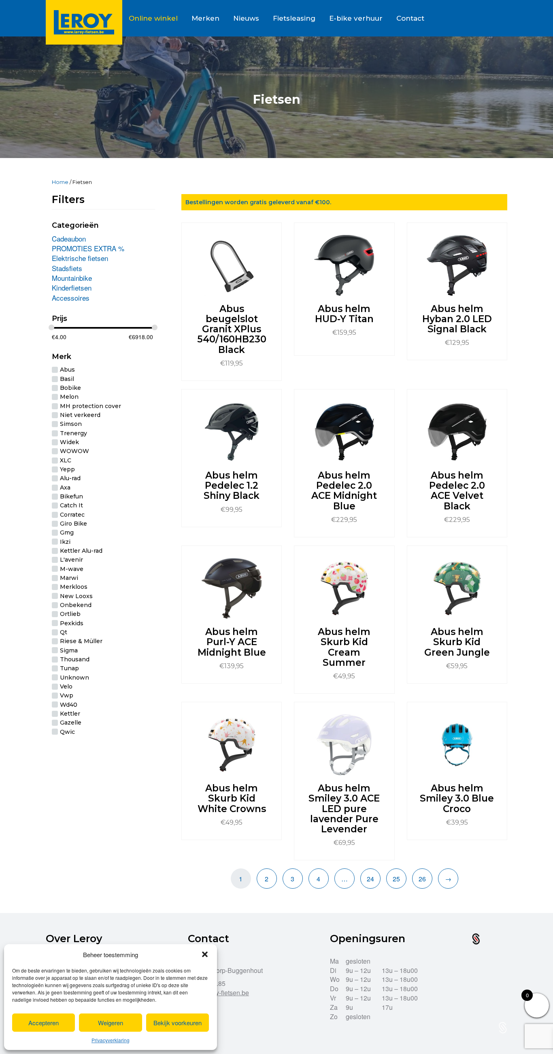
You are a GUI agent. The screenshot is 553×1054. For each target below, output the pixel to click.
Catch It (71, 505)
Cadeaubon (69, 238)
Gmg (67, 533)
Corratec (72, 514)
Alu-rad (70, 478)
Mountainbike (72, 278)
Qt (63, 632)
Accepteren (43, 1022)
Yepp (67, 469)
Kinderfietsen (71, 287)
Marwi (69, 578)
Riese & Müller (81, 641)
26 (422, 878)
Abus (67, 370)
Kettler (70, 713)
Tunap (69, 668)
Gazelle (70, 723)
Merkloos (73, 587)
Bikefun (71, 496)
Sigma (69, 650)
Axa (65, 487)
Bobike (70, 387)
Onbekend (75, 605)
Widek (69, 442)
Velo (66, 686)
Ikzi (65, 541)
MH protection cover (90, 406)
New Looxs (76, 596)
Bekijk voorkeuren (177, 1022)
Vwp (66, 695)
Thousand (74, 659)
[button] (205, 954)
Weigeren (110, 1022)
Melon (69, 397)
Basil (67, 379)
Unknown (74, 677)
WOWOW (74, 451)
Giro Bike (73, 523)
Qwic (67, 731)
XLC (65, 460)
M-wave (71, 569)
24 (370, 878)
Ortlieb (70, 614)
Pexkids (71, 623)
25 (396, 878)
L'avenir (71, 560)
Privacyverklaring (110, 1040)
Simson (71, 424)
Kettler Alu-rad (81, 550)
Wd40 (68, 704)
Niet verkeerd (80, 415)
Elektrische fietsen (80, 258)
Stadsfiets (67, 268)
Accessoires (70, 298)
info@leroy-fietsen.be (218, 992)
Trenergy (73, 433)
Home (60, 182)
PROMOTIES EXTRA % (88, 248)
